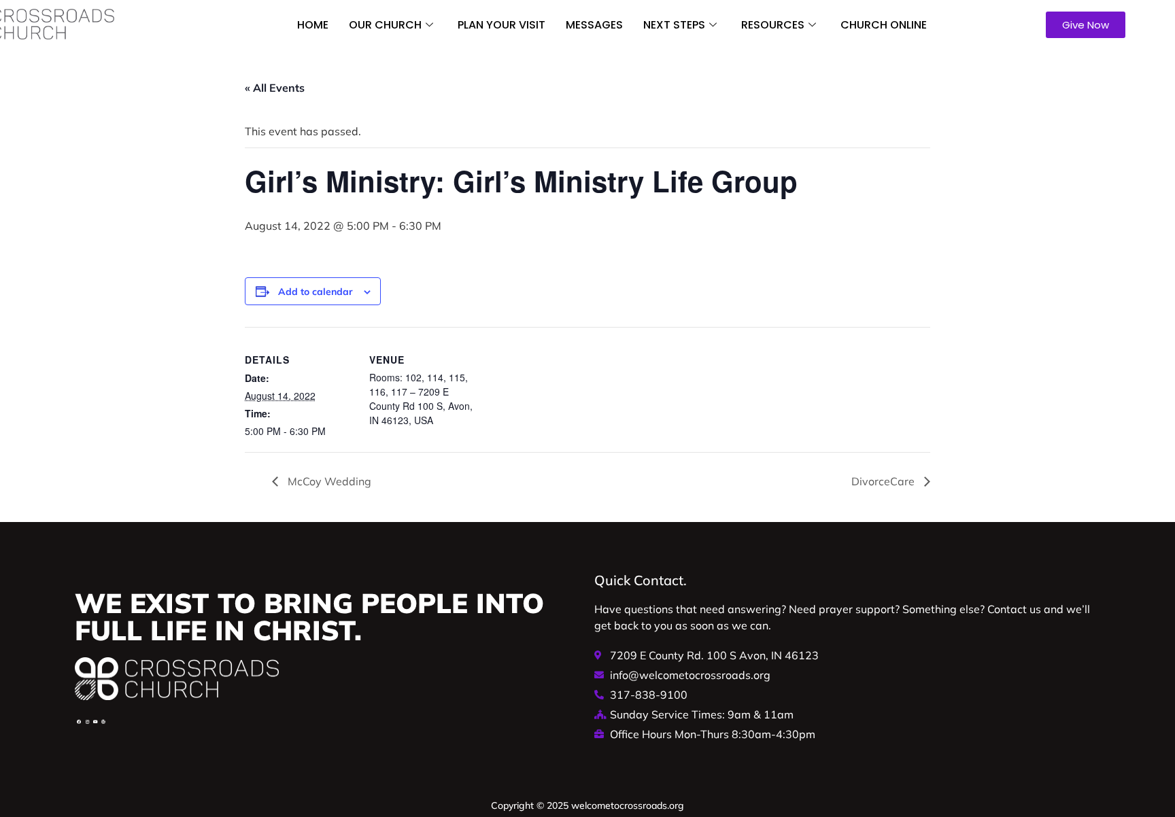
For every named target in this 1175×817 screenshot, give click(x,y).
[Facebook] (79, 722)
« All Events (275, 87)
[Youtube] (95, 722)
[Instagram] (87, 722)
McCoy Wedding (328, 481)
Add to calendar (315, 291)
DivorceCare (884, 481)
